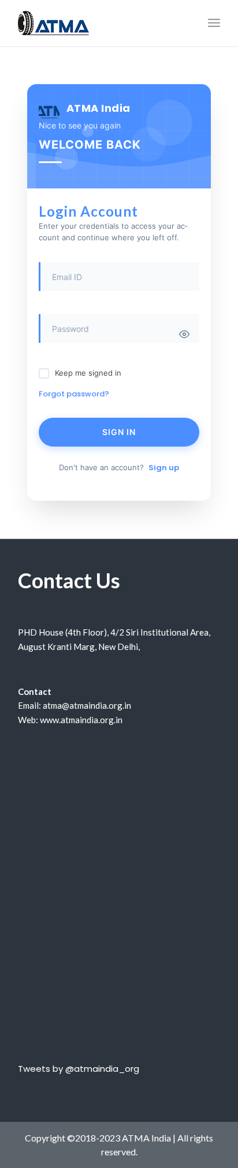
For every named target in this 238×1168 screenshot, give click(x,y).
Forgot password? (74, 393)
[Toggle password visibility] (184, 334)
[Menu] (214, 23)
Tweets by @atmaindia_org (78, 1069)
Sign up (163, 467)
